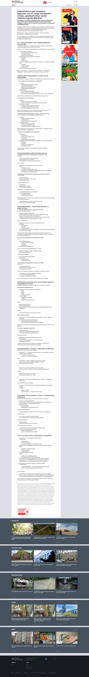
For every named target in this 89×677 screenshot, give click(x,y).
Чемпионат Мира (29, 668)
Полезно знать (17, 548)
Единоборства (28, 666)
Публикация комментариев (43, 673)
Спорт (14, 602)
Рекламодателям (37, 672)
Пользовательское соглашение (18, 673)
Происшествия (17, 575)
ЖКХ (13, 629)
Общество (15, 521)
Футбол (27, 665)
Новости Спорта (28, 667)
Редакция (32, 672)
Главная (27, 664)
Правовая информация (26, 673)
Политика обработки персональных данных (52, 673)
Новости (14, 662)
